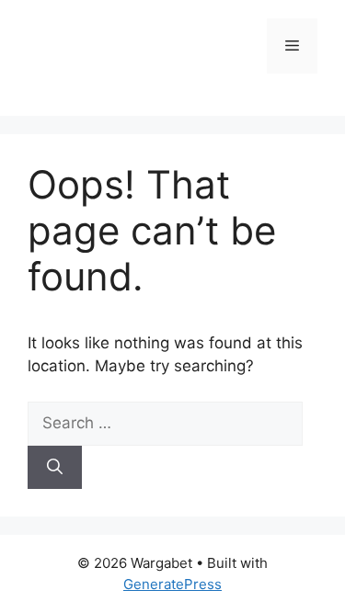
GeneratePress (172, 584)
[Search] (55, 468)
